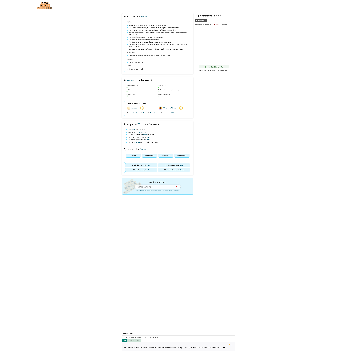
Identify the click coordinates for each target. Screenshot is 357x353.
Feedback (201, 21)
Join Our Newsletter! (215, 67)
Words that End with (174, 165)
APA (138, 341)
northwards (182, 155)
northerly (166, 155)
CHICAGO (131, 341)
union (133, 155)
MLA (124, 341)
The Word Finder (44, 5)
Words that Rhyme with (174, 170)
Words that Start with (141, 165)
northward (149, 155)
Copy (230, 345)
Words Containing (141, 170)
